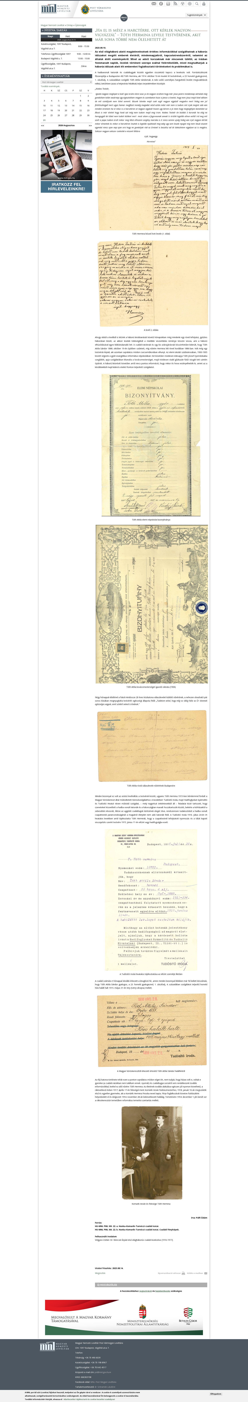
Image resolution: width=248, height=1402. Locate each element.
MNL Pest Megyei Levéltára (103, 1382)
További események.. (50, 86)
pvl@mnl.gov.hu (103, 1372)
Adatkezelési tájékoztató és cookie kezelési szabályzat (89, 1399)
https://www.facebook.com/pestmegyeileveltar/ (161, 3)
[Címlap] (56, 9)
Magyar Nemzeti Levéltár (52, 25)
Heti (67, 36)
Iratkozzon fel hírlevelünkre (153, 3)
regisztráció (145, 1291)
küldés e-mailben (195, 1273)
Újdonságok (80, 25)
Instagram (168, 3)
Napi (50, 36)
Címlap (69, 25)
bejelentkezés (162, 1291)
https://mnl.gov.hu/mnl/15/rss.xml (175, 3)
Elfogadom (216, 1394)
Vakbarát (182, 3)
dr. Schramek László (105, 1386)
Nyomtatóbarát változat (169, 1273)
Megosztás (100, 1273)
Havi (83, 36)
